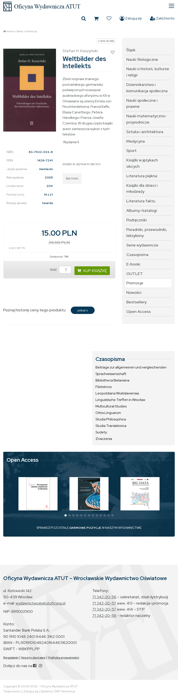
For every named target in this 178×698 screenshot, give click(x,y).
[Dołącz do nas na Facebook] (34, 665)
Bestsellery (136, 301)
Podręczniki (136, 219)
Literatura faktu (140, 200)
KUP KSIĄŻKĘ (95, 270)
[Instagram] (40, 665)
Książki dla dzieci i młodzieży (142, 188)
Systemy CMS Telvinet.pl (58, 691)
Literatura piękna (141, 175)
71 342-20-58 (104, 615)
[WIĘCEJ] (38, 493)
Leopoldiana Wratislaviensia (117, 393)
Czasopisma (137, 254)
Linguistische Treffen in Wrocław (120, 399)
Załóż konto (165, 18)
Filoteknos (104, 386)
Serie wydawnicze (142, 245)
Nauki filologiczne (142, 59)
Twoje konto (11, 691)
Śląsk (130, 49)
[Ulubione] (109, 18)
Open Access (138, 311)
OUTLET (134, 273)
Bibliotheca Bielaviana (112, 380)
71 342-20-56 (104, 596)
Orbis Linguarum (108, 412)
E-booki (133, 264)
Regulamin (10, 657)
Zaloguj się (133, 18)
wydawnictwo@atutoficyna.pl (40, 603)
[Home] (89, 6)
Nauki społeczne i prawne (142, 103)
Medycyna (135, 141)
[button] (65, 515)
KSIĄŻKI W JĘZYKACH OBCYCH (82, 164)
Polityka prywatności (63, 657)
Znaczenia (104, 438)
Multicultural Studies (111, 406)
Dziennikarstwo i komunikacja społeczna (147, 87)
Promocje (31, 31)
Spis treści (72, 178)
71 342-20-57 (104, 603)
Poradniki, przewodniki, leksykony (146, 232)
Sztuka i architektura (144, 131)
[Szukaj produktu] (83, 18)
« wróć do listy (106, 41)
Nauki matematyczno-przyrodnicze (146, 119)
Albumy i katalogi (141, 210)
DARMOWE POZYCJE (85, 528)
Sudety (101, 432)
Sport (131, 150)
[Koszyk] (96, 18)
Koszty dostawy (33, 657)
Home (10, 31)
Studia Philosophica (111, 419)
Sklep (19, 31)
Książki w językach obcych (142, 163)
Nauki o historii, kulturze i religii (147, 71)
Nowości (134, 292)
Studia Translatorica (111, 425)
